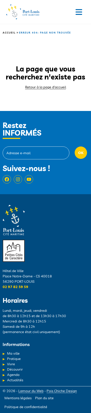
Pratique (14, 358)
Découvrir (15, 369)
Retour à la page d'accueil (45, 87)
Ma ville (13, 353)
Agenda (13, 374)
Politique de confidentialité (25, 407)
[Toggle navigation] (79, 12)
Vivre (11, 364)
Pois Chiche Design (62, 391)
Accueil (9, 32)
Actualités (15, 380)
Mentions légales (18, 398)
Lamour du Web (31, 391)
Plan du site (44, 398)
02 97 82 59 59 (15, 287)
